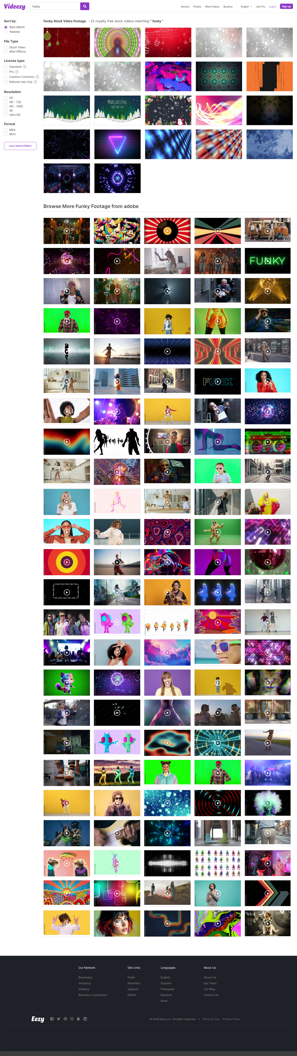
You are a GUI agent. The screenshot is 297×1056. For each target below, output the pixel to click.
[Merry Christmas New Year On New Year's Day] (66, 110)
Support (132, 989)
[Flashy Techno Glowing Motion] (117, 178)
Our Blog (209, 989)
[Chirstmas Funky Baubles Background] (66, 42)
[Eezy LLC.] (38, 1019)
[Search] (84, 6)
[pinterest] (65, 1019)
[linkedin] (85, 1019)
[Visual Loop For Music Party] (66, 144)
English (165, 977)
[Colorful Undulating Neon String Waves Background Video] (219, 110)
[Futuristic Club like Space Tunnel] (66, 178)
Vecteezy (84, 983)
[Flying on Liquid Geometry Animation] (168, 76)
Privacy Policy (231, 1019)
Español (166, 983)
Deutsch (166, 995)
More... (165, 1000)
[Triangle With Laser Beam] (117, 144)
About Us (210, 977)
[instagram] (71, 1019)
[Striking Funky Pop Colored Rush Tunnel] (117, 42)
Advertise (133, 983)
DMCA (131, 995)
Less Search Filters (20, 146)
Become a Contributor (92, 995)
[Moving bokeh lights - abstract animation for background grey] (219, 42)
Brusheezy (85, 977)
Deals (131, 977)
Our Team (210, 983)
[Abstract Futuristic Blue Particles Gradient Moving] (168, 144)
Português (167, 989)
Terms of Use (210, 1019)
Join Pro (260, 6)
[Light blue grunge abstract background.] (269, 144)
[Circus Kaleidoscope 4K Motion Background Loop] (269, 110)
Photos (197, 6)
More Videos (212, 6)
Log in (272, 6)
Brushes (228, 6)
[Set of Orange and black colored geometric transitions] (269, 76)
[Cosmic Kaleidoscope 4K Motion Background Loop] (219, 76)
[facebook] (52, 1019)
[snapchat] (78, 1019)
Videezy (83, 989)
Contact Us (211, 995)
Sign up (286, 6)
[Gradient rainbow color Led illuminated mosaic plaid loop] (219, 144)
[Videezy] (14, 7)
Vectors (185, 6)
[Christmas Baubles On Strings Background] (168, 42)
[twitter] (58, 1019)
